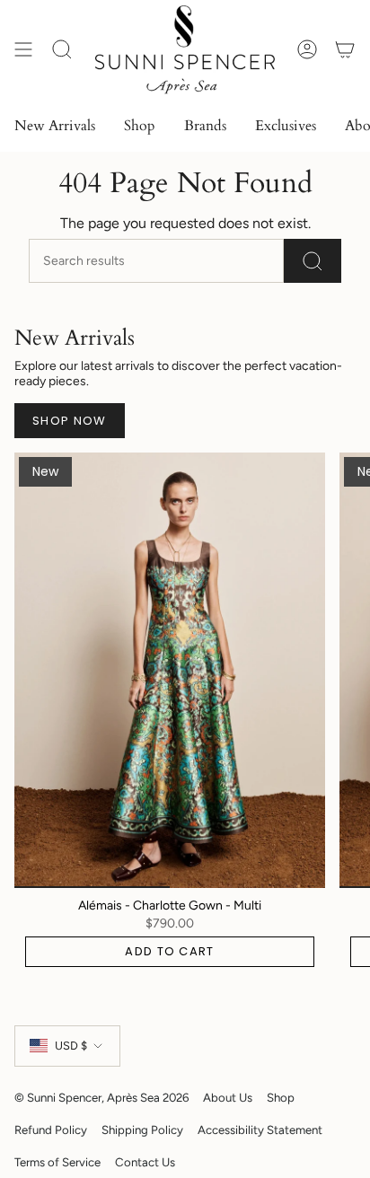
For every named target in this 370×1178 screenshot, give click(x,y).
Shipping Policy (142, 1129)
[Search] (312, 261)
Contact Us (145, 1162)
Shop (281, 1097)
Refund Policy (50, 1129)
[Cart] (345, 49)
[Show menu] (23, 49)
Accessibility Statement (260, 1129)
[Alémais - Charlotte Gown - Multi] (169, 670)
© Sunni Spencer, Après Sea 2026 (101, 1097)
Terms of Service (57, 1162)
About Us (227, 1097)
